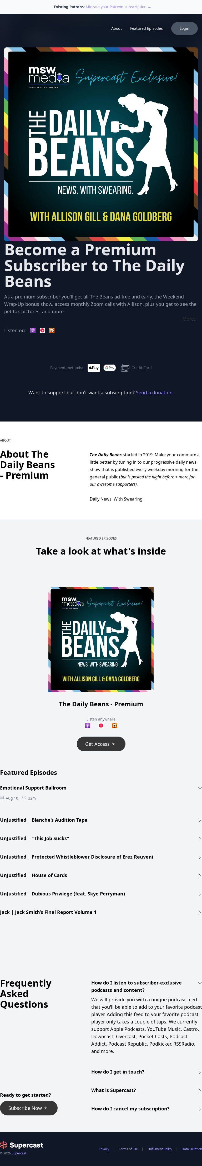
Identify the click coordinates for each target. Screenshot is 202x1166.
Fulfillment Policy (160, 1149)
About (116, 28)
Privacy (104, 1149)
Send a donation (154, 392)
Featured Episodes (146, 28)
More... (190, 319)
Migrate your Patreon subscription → (118, 6)
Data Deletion (192, 1149)
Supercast (19, 1153)
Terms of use (128, 1149)
